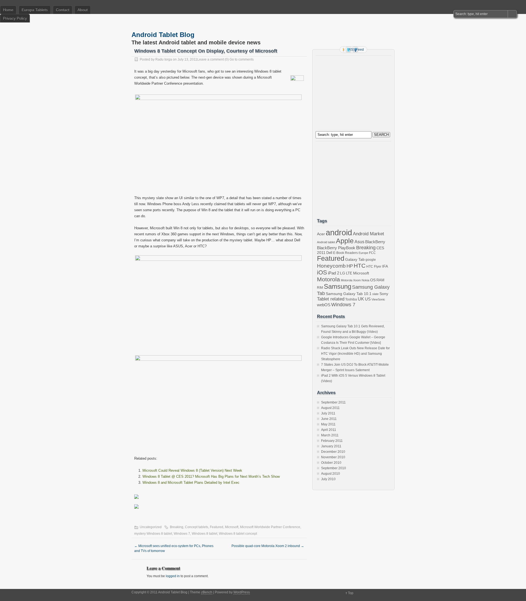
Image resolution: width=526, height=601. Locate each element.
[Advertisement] (351, 92)
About (83, 10)
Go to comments (242, 59)
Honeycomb (331, 266)
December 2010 (333, 452)
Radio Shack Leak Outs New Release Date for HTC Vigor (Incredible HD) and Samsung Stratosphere (355, 353)
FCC (372, 252)
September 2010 (333, 468)
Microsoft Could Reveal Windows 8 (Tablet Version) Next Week (192, 470)
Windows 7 (182, 534)
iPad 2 (333, 273)
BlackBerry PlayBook (336, 248)
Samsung (337, 286)
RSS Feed (356, 49)
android (339, 232)
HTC (359, 265)
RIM (320, 287)
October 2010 (331, 463)
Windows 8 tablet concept (238, 534)
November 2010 (333, 457)
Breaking (176, 527)
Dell (329, 253)
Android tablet (326, 242)
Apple (345, 241)
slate (375, 294)
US (368, 299)
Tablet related (330, 299)
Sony (383, 294)
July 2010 (328, 479)
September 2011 (333, 402)
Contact (62, 10)
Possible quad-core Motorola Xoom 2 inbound (267, 546)
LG (342, 273)
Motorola (328, 279)
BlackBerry (375, 241)
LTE (349, 273)
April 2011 (328, 430)
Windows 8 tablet (204, 534)
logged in (173, 576)
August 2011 (330, 408)
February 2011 (332, 441)
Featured (216, 527)
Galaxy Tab (355, 259)
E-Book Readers (345, 252)
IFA (385, 266)
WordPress (241, 592)
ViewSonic (378, 299)
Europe (363, 252)
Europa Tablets (35, 10)
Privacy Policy (15, 18)
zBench (206, 592)
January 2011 (331, 446)
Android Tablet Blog (163, 34)
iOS (322, 272)
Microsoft (231, 527)
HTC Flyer (373, 266)
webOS (323, 304)
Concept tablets (196, 527)
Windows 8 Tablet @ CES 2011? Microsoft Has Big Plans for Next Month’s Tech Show (211, 476)
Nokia (365, 280)
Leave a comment (210, 59)
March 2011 (330, 435)
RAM (380, 280)
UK (361, 299)
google (370, 259)
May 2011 (328, 424)
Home (8, 10)
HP (350, 266)
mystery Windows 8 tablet (153, 534)
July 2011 (328, 413)
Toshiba (351, 299)
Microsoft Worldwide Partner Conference (270, 527)
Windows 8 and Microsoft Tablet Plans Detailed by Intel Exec (190, 482)
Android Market (368, 233)
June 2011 (329, 419)
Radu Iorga (163, 59)
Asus (359, 241)
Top (350, 593)
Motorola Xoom (351, 280)
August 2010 (330, 474)
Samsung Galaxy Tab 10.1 (348, 293)
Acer (321, 234)
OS (373, 280)
